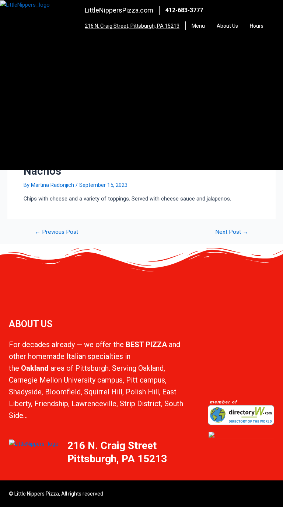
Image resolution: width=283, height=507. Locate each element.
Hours (256, 26)
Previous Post (56, 232)
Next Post (231, 232)
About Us (227, 26)
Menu (198, 26)
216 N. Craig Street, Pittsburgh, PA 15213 (132, 26)
